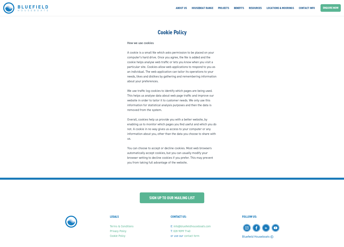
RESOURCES (255, 8)
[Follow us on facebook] (256, 228)
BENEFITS (239, 8)
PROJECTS (223, 8)
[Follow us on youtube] (276, 228)
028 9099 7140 (181, 231)
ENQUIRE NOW (330, 8)
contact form (191, 236)
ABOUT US (181, 8)
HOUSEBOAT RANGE (202, 8)
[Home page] (25, 8)
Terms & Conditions (122, 226)
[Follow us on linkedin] (266, 228)
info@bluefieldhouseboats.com (192, 226)
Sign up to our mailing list (172, 197)
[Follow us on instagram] (247, 228)
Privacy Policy (118, 231)
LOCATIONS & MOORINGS (280, 8)
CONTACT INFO (307, 8)
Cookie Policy (117, 236)
